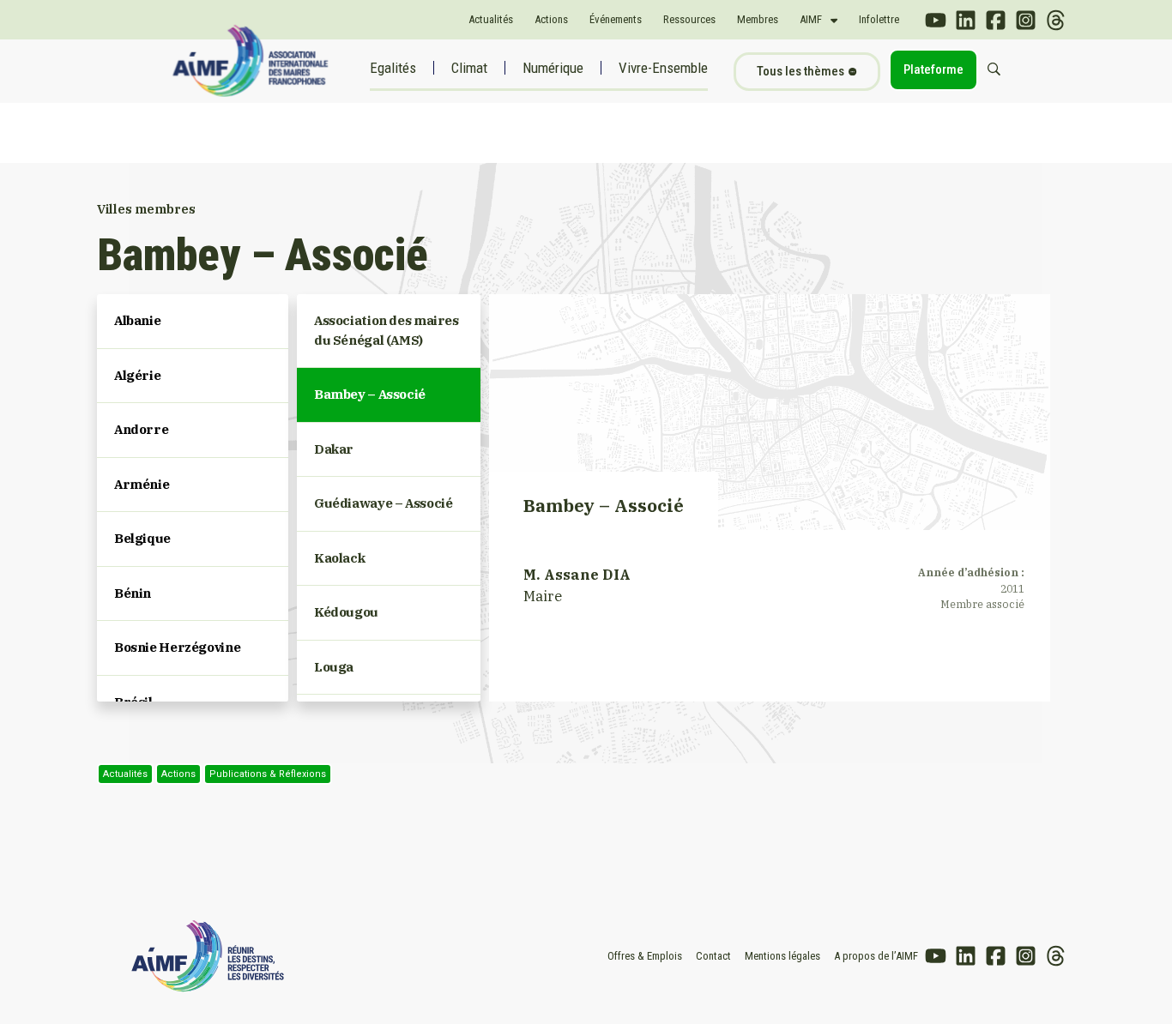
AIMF (811, 19)
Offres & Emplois (644, 955)
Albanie (137, 320)
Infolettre (879, 19)
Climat (469, 67)
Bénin (132, 593)
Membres (757, 19)
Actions (551, 19)
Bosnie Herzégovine (177, 647)
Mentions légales (782, 955)
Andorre (141, 429)
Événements (615, 19)
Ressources (689, 19)
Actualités (490, 19)
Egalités (393, 67)
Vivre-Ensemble (663, 67)
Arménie (141, 484)
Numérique (553, 67)
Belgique (142, 538)
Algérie (137, 375)
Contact (713, 955)
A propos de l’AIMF (876, 955)
